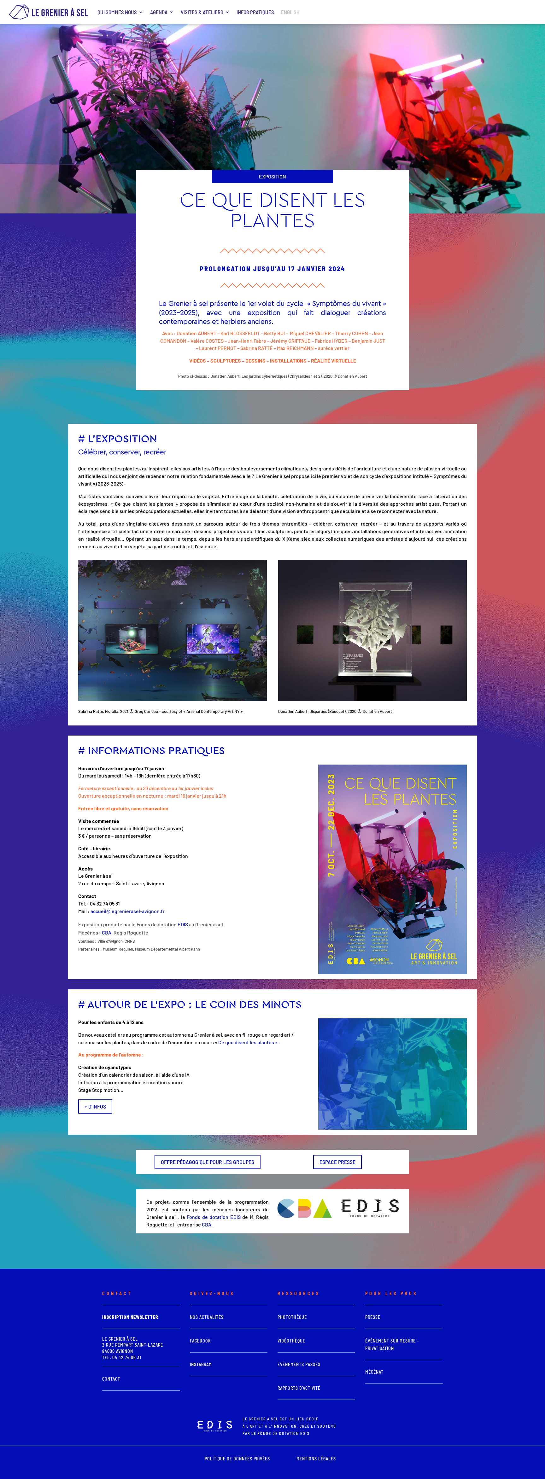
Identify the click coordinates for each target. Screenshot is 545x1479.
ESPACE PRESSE (337, 1161)
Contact (111, 1379)
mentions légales (316, 1458)
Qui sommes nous (117, 12)
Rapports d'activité (299, 1388)
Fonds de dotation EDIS (213, 1217)
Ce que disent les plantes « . (249, 1042)
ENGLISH (290, 12)
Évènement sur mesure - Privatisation (392, 1344)
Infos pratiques (255, 12)
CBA (106, 932)
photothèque (292, 1317)
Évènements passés (299, 1364)
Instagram (201, 1364)
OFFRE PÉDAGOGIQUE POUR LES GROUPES (207, 1161)
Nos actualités (207, 1317)
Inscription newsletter (130, 1317)
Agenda (158, 12)
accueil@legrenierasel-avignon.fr (128, 911)
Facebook (200, 1340)
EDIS (183, 924)
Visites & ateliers (202, 12)
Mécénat (374, 1372)
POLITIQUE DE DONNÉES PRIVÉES (237, 1458)
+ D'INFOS (95, 1106)
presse (372, 1317)
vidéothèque (291, 1340)
